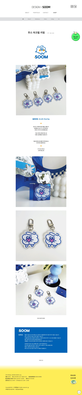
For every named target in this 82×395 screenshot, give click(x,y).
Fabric (45, 19)
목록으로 (41, 360)
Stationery (37, 19)
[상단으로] (79, 392)
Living (52, 19)
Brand (29, 19)
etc (59, 19)
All (23, 19)
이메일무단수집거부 (9, 389)
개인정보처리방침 (19, 389)
